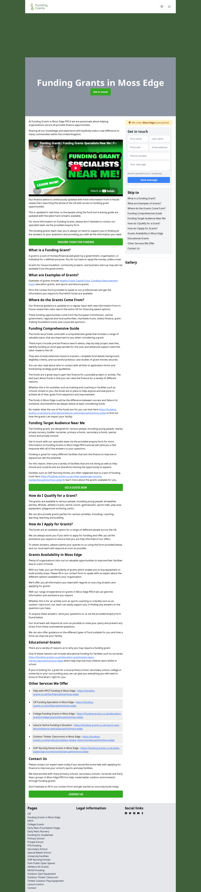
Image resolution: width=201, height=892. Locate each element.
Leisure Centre (36, 884)
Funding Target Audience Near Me (147, 218)
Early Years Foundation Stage (44, 828)
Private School (35, 842)
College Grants (36, 824)
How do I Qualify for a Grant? (144, 223)
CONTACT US (76, 794)
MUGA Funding (36, 870)
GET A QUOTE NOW (76, 487)
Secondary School (37, 849)
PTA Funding (34, 845)
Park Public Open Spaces (41, 863)
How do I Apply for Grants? (143, 228)
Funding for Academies (40, 835)
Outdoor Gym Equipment (42, 873)
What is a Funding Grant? (142, 198)
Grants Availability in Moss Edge (145, 233)
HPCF (30, 820)
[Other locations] (162, 7)
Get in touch (100, 92)
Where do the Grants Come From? (147, 208)
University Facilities (38, 856)
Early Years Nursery (38, 831)
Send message (149, 180)
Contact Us (134, 248)
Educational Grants (138, 238)
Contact (32, 888)
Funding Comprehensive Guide (145, 213)
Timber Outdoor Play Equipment (46, 880)
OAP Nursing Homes (39, 859)
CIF (29, 813)
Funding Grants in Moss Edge (44, 817)
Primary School (36, 838)
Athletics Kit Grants (38, 866)
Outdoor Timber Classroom (43, 877)
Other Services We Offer (141, 243)
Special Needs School (39, 852)
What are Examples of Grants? (144, 203)
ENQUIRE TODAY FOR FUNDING (76, 241)
